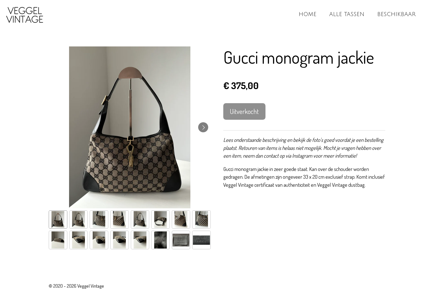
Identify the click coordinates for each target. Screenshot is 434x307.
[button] (58, 219)
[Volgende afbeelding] (203, 127)
